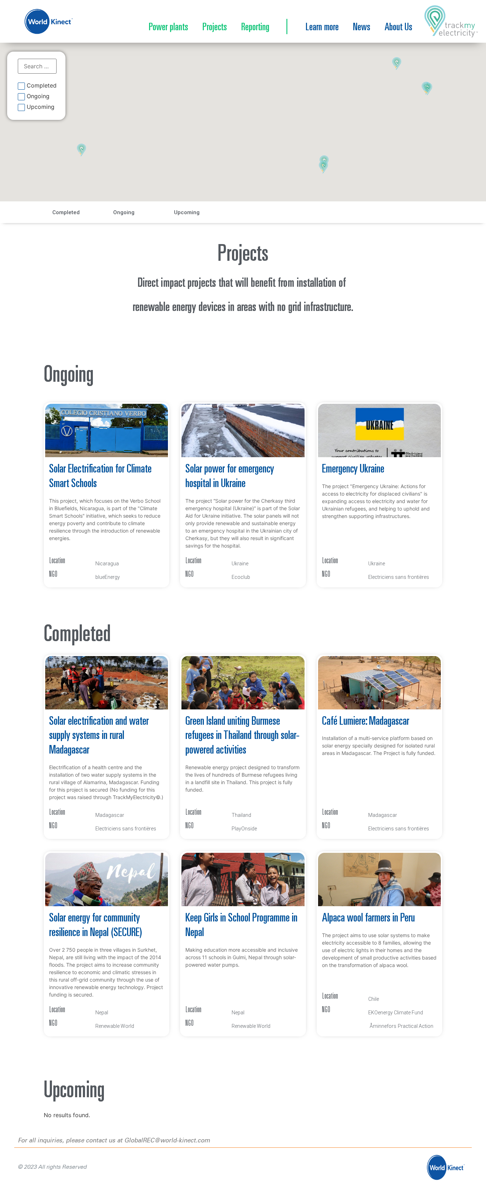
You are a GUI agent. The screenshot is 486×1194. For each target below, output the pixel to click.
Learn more (322, 27)
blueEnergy (107, 577)
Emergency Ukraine (353, 470)
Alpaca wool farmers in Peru (368, 919)
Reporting (255, 27)
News (361, 27)
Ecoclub (241, 577)
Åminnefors (383, 1026)
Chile (373, 999)
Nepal (101, 1012)
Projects (214, 27)
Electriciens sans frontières (398, 577)
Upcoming (40, 107)
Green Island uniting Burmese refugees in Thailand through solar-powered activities (242, 736)
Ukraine (240, 563)
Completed (42, 86)
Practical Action (415, 1026)
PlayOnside (244, 828)
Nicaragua (107, 563)
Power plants (168, 27)
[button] (323, 167)
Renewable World (114, 1026)
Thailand (241, 815)
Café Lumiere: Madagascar (365, 722)
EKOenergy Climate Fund (395, 1012)
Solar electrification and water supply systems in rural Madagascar (99, 736)
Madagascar (109, 815)
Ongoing (38, 96)
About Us (398, 27)
